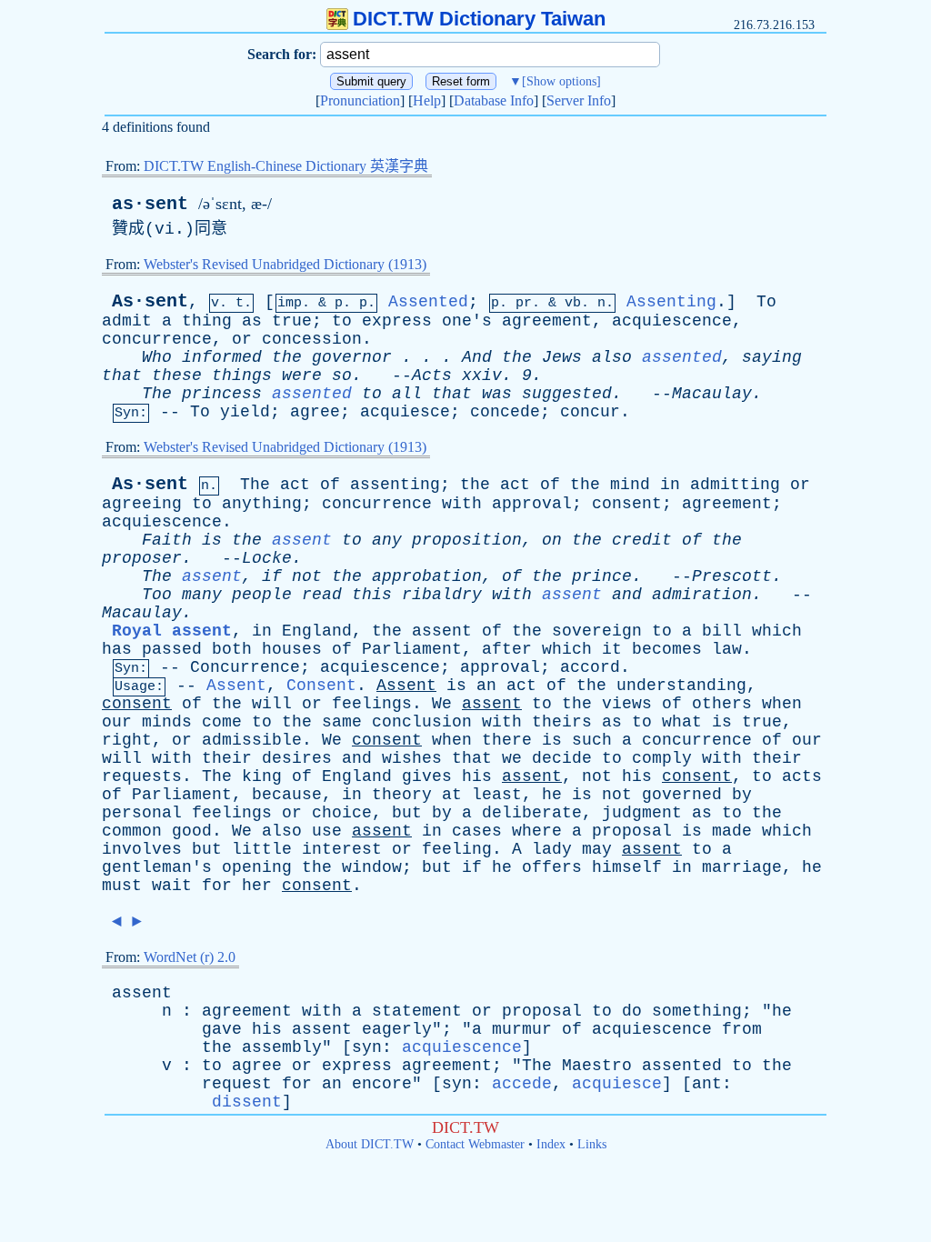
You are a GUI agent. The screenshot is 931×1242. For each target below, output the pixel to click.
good (192, 831)
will (272, 704)
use (327, 831)
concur (590, 412)
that (122, 375)
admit (127, 321)
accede (522, 1084)
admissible (252, 740)
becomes (667, 649)
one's (467, 321)
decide (562, 758)
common (132, 831)
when (782, 704)
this (372, 595)
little (262, 849)
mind (630, 485)
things (242, 375)
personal (142, 813)
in (670, 485)
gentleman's (157, 867)
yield (245, 412)
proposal (632, 831)
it (612, 649)
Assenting (671, 302)
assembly (282, 1047)
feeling (457, 849)
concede (505, 412)
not (307, 576)
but (407, 813)
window (372, 867)
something (697, 1011)
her (257, 885)
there (507, 740)
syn (367, 1047)
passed (172, 649)
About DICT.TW (369, 1144)
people (262, 595)
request (237, 1084)
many (202, 595)
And (477, 357)
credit (642, 540)
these (177, 375)
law (727, 649)
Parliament (412, 649)
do (632, 1011)
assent (302, 540)
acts (802, 776)
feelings (372, 704)
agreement (547, 321)
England (317, 631)
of (330, 485)
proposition (467, 540)
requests (142, 776)
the (287, 357)
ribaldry (442, 595)
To (766, 302)
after (507, 649)
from (742, 1029)
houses (292, 649)
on (552, 540)
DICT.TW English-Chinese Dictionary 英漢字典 (286, 166)
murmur (522, 1029)
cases (477, 831)
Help (427, 100)
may (597, 849)
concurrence (157, 339)
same (342, 722)
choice (342, 813)
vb (573, 303)
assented (682, 357)
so (342, 375)
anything (262, 504)
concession (312, 339)
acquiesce (405, 412)
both (232, 649)
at (452, 795)
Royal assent (172, 631)
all (407, 394)
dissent (247, 1102)
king (262, 776)
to (342, 321)
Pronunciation (360, 100)
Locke (267, 558)
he (552, 795)
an (486, 685)
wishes (412, 758)
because (287, 795)
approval (532, 504)
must (122, 885)
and (627, 595)
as (252, 321)
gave (222, 1029)
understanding (681, 685)
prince (602, 576)
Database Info (494, 100)
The (157, 394)
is (212, 540)
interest (342, 849)
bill (722, 631)
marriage (742, 867)
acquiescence (672, 321)
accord (590, 667)
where (537, 831)
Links (591, 1144)
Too (157, 595)
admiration (702, 595)
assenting (395, 485)
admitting (735, 485)
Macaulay (712, 394)
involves (142, 849)
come (222, 722)
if (272, 576)
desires (297, 758)
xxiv (482, 375)
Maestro (597, 1066)
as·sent (150, 204)
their (227, 758)
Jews (562, 357)
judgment (642, 813)
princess (222, 394)
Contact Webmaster (475, 1144)
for (217, 885)
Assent (236, 685)
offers (552, 867)
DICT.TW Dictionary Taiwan (479, 18)
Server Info (578, 100)
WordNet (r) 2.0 (189, 957)
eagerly (397, 1029)
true (292, 321)
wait (172, 885)
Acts (432, 375)
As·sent (150, 301)
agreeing (142, 504)
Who (157, 357)
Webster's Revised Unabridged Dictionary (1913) (285, 264)
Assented (428, 302)
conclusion (422, 722)
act (295, 485)
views (627, 704)
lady (552, 849)
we (512, 758)
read (322, 595)
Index (551, 1144)
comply (662, 758)
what (682, 722)
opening (257, 867)
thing (207, 321)
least (497, 795)
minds (167, 722)
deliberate (532, 813)
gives (427, 776)
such (592, 740)
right (127, 740)
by (742, 795)
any (387, 540)
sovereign (597, 631)
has (117, 649)
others (722, 704)
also (612, 357)
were (302, 375)
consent (627, 504)
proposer (142, 558)
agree (315, 412)
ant (707, 1084)
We (442, 704)
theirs (562, 722)
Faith (167, 540)
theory (402, 795)
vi (165, 229)
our (117, 722)
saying (772, 357)
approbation (427, 576)
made (732, 831)
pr (524, 303)
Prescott (732, 576)
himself (627, 867)
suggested (567, 394)
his (477, 776)
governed (682, 795)
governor (352, 357)
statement (417, 1011)
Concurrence (245, 667)
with (462, 504)
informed (222, 357)
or (242, 339)
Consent (321, 685)
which (777, 631)
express (397, 321)
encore (382, 1084)
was (497, 394)
